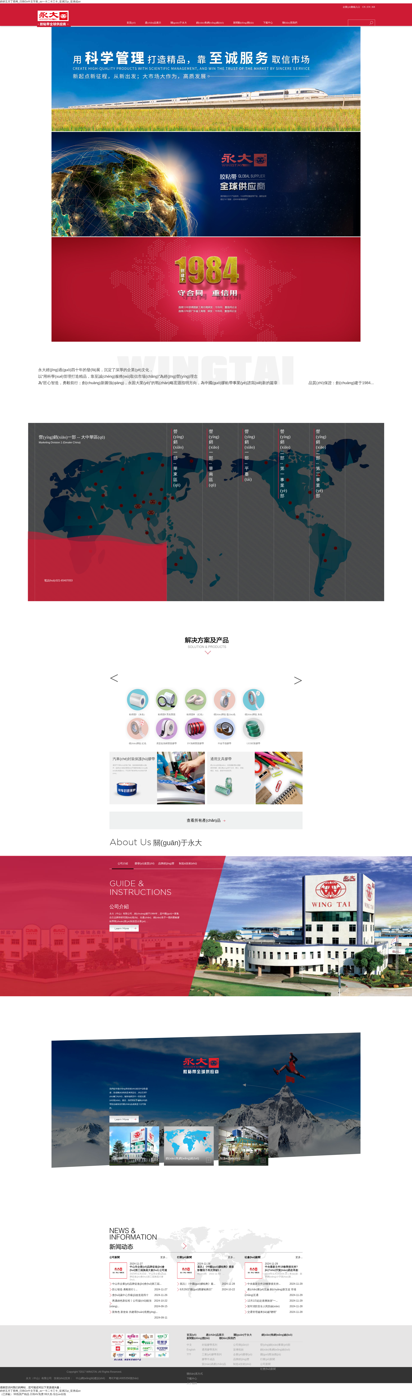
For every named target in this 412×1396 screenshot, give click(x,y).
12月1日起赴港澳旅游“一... (262, 1300)
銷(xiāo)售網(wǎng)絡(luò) (275, 1349)
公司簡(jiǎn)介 (241, 1344)
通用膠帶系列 (209, 1349)
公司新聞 (265, 1364)
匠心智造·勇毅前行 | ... (124, 1289)
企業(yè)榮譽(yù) (242, 1354)
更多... (163, 1257)
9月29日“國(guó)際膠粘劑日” (196, 1289)
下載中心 (192, 1378)
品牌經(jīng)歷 (241, 1359)
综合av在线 (59, 1394)
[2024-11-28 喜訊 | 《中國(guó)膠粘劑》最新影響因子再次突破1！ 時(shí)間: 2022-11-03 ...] (186, 1277)
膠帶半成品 (208, 1359)
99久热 (48, 1394)
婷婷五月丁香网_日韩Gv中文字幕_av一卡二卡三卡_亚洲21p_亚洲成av (40, 1)
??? (189, 1354)
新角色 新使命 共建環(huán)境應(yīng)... (135, 1312)
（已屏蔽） (6, 1394)
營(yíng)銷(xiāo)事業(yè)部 (275, 1344)
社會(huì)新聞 (268, 1369)
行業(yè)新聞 (267, 1359)
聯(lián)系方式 (195, 1373)
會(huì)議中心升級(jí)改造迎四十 (130, 1295)
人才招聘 (192, 1383)
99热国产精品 (21, 1394)
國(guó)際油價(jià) (270, 1354)
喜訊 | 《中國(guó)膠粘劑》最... (197, 1283)
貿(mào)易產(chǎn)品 (214, 1364)
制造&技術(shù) (242, 1364)
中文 (189, 1344)
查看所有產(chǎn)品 (204, 820)
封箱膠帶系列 (209, 1344)
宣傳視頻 (238, 1349)
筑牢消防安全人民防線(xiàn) (263, 1306)
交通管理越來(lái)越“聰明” (261, 1312)
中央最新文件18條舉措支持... (264, 1283)
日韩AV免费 (37, 1394)
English (191, 1349)
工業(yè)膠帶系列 (212, 1354)
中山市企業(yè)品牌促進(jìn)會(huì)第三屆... (136, 1283)
